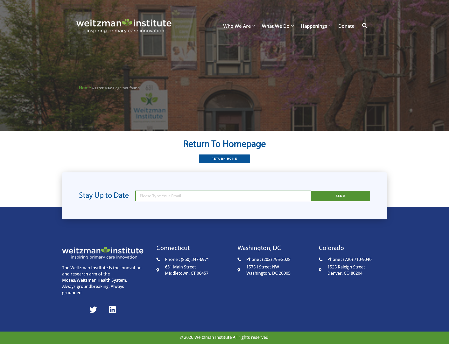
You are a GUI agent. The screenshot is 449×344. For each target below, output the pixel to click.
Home (85, 88)
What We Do (275, 26)
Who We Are (237, 26)
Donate (346, 26)
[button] (365, 26)
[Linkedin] (112, 310)
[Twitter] (93, 310)
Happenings (314, 26)
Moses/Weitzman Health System (94, 280)
